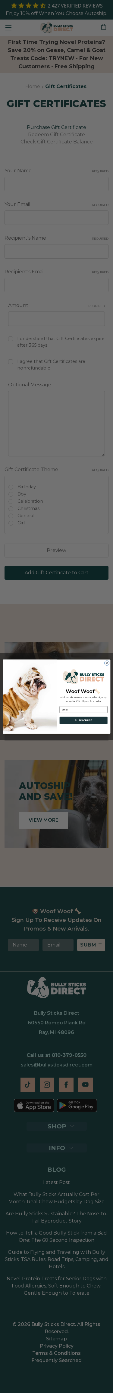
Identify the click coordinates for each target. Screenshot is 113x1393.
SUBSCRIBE (83, 720)
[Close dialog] (106, 663)
